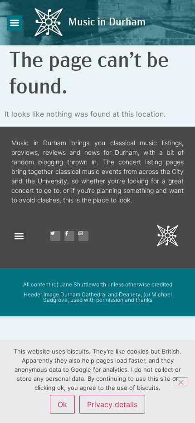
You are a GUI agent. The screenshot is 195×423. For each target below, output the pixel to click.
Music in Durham (107, 22)
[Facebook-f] (69, 236)
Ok (62, 404)
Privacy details (112, 404)
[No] (180, 381)
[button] (14, 22)
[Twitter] (55, 236)
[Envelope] (83, 236)
